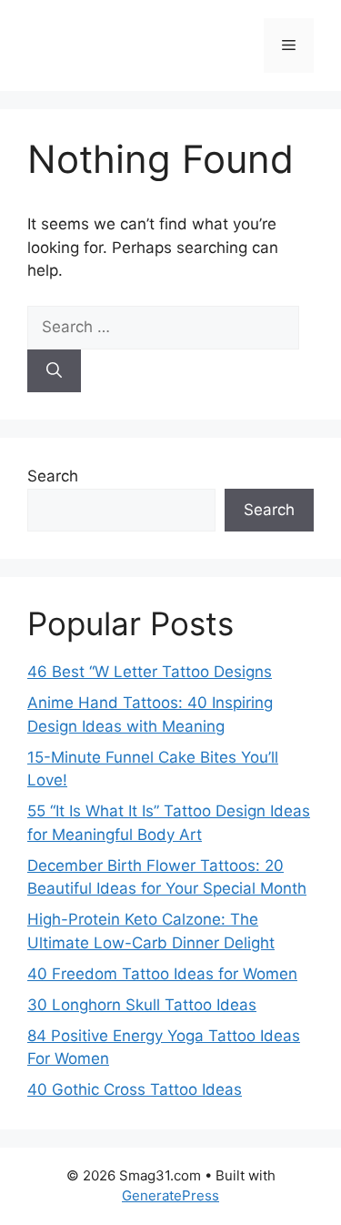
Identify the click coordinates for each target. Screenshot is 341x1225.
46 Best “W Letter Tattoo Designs (149, 672)
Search (52, 476)
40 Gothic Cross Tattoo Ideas (134, 1089)
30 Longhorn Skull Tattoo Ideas (141, 1005)
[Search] (54, 371)
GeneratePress (170, 1195)
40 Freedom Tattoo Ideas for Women (162, 974)
